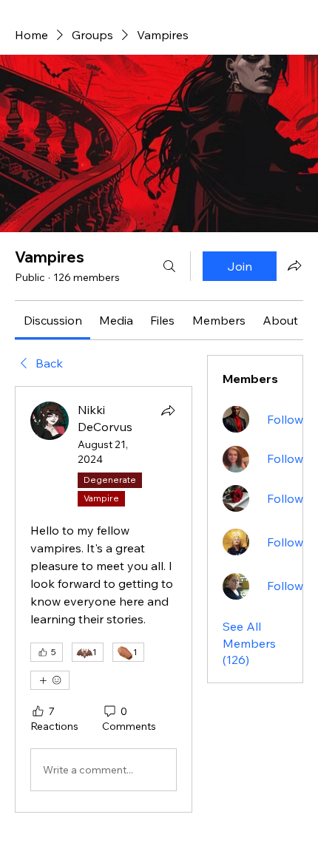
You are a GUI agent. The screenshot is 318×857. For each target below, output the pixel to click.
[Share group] (294, 265)
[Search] (169, 266)
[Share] (168, 410)
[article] (103, 599)
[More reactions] (50, 680)
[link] (53, 320)
